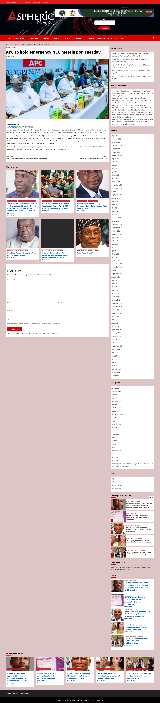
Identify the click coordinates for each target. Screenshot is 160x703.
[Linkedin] (14, 127)
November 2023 (116, 228)
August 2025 (115, 159)
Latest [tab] (113, 575)
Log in (113, 479)
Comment (11, 280)
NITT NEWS (115, 434)
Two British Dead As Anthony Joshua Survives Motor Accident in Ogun (131, 77)
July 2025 (114, 162)
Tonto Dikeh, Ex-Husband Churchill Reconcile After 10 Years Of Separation (131, 72)
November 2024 (116, 188)
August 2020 (115, 349)
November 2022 (116, 267)
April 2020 (114, 363)
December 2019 (116, 376)
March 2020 (115, 366)
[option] (132, 505)
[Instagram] (20, 127)
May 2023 (114, 247)
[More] (31, 127)
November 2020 (116, 339)
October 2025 (115, 152)
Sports (91, 38)
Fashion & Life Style (117, 414)
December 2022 (116, 264)
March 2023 (115, 254)
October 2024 (115, 192)
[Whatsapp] (17, 127)
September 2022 (116, 274)
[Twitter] (11, 127)
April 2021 (114, 323)
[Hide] (0, 14)
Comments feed (116, 485)
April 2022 (114, 290)
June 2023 (114, 244)
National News (20, 38)
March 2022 (115, 293)
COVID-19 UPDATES (117, 401)
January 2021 (115, 333)
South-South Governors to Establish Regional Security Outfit (28, 157)
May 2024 (114, 208)
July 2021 (114, 320)
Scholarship (101, 38)
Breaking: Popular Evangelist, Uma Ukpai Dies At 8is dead (21, 254)
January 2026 (115, 142)
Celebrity (114, 398)
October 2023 (115, 231)
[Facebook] (9, 127)
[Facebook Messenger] (29, 127)
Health (113, 418)
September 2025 (116, 155)
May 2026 (114, 136)
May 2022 (114, 287)
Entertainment (77, 38)
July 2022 (114, 280)
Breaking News (12, 201)
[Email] (23, 127)
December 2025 (116, 145)
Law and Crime (116, 424)
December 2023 (116, 224)
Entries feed (115, 482)
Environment (115, 411)
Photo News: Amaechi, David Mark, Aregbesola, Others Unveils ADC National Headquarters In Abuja (56, 205)
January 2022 (115, 300)
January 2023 (115, 261)
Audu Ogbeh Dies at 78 (86, 253)
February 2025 (116, 178)
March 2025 (115, 175)
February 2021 (116, 330)
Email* (104, 19)
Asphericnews (11, 215)
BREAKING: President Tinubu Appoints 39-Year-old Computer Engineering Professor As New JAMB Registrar (131, 55)
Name (9, 302)
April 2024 (114, 211)
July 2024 (114, 201)
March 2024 (115, 214)
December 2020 (116, 336)
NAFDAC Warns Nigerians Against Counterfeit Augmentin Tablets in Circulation (130, 60)
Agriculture (115, 388)
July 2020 (114, 353)
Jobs (113, 421)
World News (34, 38)
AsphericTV (118, 38)
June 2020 (114, 356)
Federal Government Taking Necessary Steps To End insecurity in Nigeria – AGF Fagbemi (92, 205)
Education (114, 405)
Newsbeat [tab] (129, 575)
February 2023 (116, 257)
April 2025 (114, 172)
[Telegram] (26, 127)
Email (60, 302)
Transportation (116, 451)
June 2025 (114, 165)
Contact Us (45, 2)
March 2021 (115, 326)
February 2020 (116, 369)
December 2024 (116, 185)
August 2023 (115, 238)
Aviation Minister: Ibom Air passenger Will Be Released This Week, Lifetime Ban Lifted (55, 255)
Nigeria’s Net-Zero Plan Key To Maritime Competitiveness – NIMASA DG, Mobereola (131, 66)
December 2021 (116, 303)
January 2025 (115, 182)
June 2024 (114, 205)
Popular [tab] (120, 575)
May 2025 (114, 168)
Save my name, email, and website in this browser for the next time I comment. (33, 323)
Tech (110, 38)
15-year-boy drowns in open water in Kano (93, 157)
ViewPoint (32, 201)
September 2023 (116, 234)
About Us (27, 2)
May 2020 (114, 359)
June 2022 (114, 284)
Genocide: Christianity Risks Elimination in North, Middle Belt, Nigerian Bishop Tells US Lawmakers (138, 553)
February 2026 (116, 139)
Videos (113, 454)
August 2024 (115, 198)
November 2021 (116, 307)
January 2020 (115, 372)
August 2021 (115, 316)
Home (21, 2)
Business (45, 38)
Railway (114, 441)
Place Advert (36, 2)
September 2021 (116, 313)
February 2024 (116, 218)
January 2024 (115, 221)
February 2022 (116, 297)
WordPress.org (116, 488)
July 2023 (114, 241)
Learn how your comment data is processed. (46, 333)
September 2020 (116, 346)
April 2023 (114, 251)
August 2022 (115, 277)
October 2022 (115, 270)
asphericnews (10, 56)
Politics (66, 38)
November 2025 (116, 149)
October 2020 (115, 343)
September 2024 (116, 195)
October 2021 (115, 310)
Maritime (57, 38)
